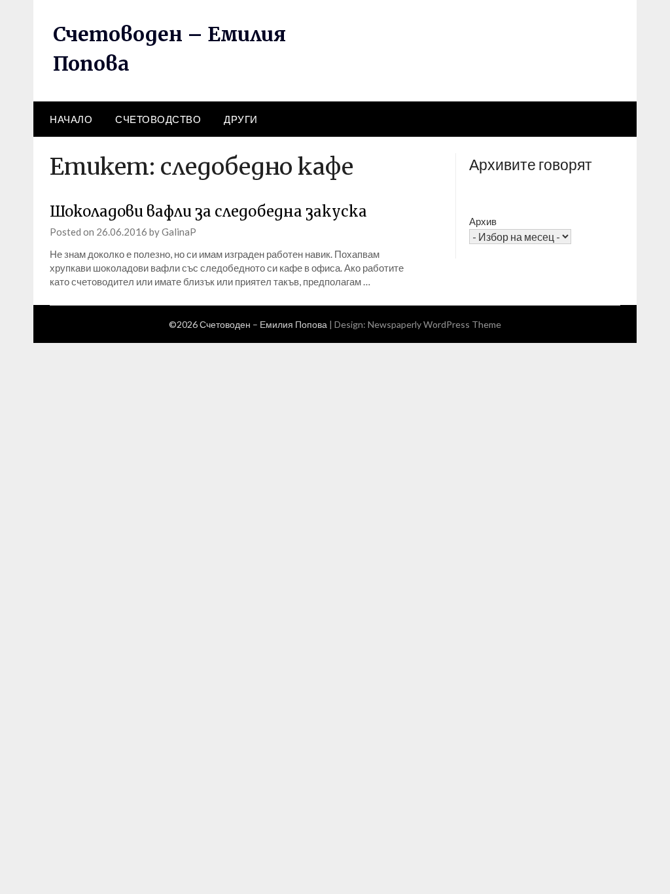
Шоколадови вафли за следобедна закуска (208, 211)
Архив (483, 221)
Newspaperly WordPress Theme (434, 324)
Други (241, 119)
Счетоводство (158, 119)
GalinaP (179, 232)
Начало (71, 119)
